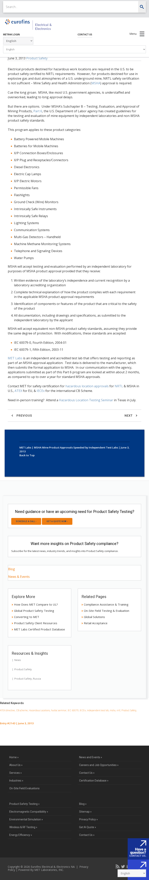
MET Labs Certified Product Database (39, 629)
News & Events (19, 576)
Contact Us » (86, 772)
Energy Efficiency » (20, 834)
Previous (24, 415)
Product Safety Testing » (24, 803)
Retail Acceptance (95, 623)
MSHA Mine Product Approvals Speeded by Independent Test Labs (76, 447)
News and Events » (90, 757)
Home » (14, 757)
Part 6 (37, 111)
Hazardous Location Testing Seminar (86, 400)
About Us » (16, 765)
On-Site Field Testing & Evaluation (106, 611)
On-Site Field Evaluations (24, 788)
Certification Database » (93, 780)
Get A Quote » (87, 827)
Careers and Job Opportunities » (99, 765)
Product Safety (37, 58)
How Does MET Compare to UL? (36, 604)
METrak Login (11, 34)
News (17, 660)
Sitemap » (85, 811)
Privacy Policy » (88, 819)
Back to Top (27, 455)
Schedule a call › (26, 521)
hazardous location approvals (87, 386)
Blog (11, 569)
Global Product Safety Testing (34, 611)
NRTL (119, 386)
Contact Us (85, 34)
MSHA (95, 83)
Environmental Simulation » (26, 819)
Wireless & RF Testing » (23, 827)
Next (129, 415)
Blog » (83, 803)
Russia (37, 678)
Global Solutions (94, 617)
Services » (15, 772)
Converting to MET (26, 617)
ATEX (18, 391)
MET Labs (15, 358)
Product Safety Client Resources (35, 623)
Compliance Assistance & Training (106, 604)
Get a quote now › (57, 521)
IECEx (41, 391)
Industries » (16, 780)
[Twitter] (123, 866)
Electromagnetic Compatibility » (28, 811)
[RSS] (118, 866)
